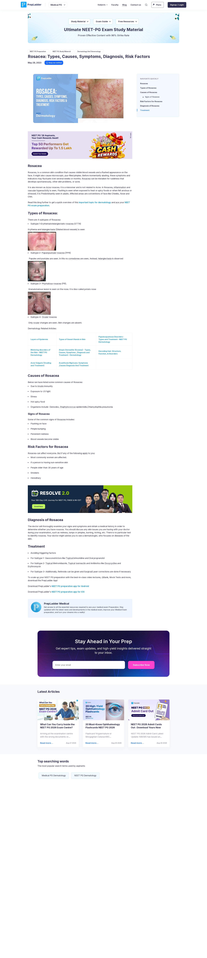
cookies (99, 953)
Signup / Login (177, 5)
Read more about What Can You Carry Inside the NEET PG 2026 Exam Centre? (46, 743)
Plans (158, 5)
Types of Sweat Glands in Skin (72, 339)
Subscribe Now (141, 665)
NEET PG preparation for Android (70, 586)
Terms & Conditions (125, 953)
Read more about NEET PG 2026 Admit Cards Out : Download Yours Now (137, 743)
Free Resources (126, 21)
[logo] (31, 5)
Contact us (136, 5)
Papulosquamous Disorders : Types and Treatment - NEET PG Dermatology (113, 339)
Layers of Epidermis (39, 339)
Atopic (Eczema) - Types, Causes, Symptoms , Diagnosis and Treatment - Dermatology (75, 352)
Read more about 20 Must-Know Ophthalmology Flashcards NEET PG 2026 (91, 743)
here (161, 953)
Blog (124, 5)
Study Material (78, 21)
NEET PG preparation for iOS (68, 591)
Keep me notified (55, 63)
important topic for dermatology (95, 202)
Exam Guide (102, 21)
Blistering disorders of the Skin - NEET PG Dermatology (40, 352)
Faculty (114, 5)
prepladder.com (67, 953)
